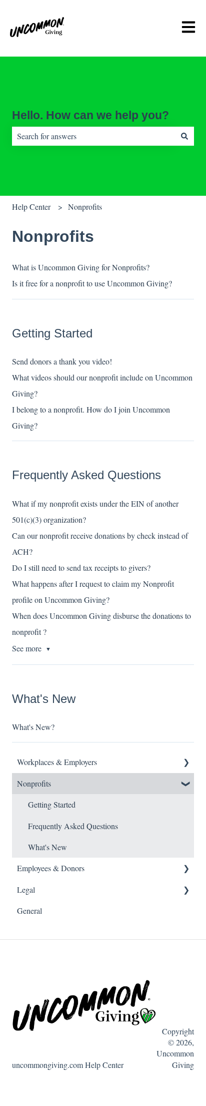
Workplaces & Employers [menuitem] (57, 762)
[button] (186, 763)
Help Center (31, 206)
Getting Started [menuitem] (52, 804)
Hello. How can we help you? (90, 115)
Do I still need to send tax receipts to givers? (82, 567)
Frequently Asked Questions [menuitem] (73, 826)
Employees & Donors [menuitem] (50, 868)
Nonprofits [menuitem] (34, 783)
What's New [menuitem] (47, 847)
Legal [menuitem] (26, 889)
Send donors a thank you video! (62, 361)
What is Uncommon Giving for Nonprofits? (81, 267)
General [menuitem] (29, 910)
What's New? (33, 726)
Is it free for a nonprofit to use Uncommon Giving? (92, 283)
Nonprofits (85, 206)
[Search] (184, 136)
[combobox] (93, 136)
